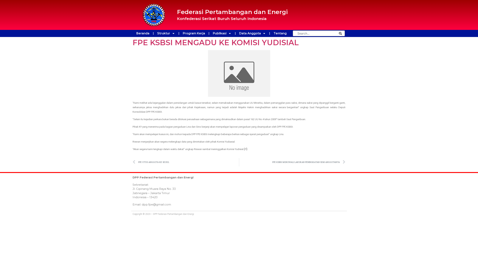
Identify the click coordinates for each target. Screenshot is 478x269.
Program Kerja (194, 33)
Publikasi (219, 33)
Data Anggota (250, 33)
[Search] (340, 33)
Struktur (163, 33)
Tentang (280, 33)
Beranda (142, 33)
